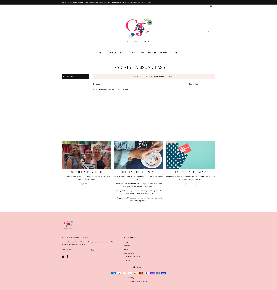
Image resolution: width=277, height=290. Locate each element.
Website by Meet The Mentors (138, 282)
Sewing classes (136, 53)
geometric (68, 76)
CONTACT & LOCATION (158, 53)
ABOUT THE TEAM (86, 184)
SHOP (122, 53)
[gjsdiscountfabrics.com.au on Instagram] (63, 256)
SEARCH (175, 53)
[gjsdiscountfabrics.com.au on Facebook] (67, 256)
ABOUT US (112, 53)
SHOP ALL (190, 184)
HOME (101, 53)
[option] (138, 2)
